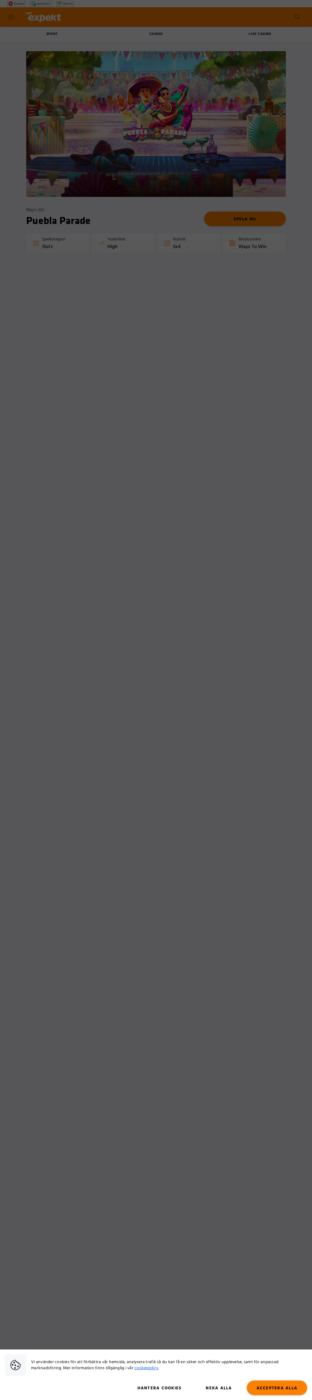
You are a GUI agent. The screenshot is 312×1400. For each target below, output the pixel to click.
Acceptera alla (277, 1388)
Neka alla (219, 1388)
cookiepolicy (146, 1368)
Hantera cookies (159, 1388)
